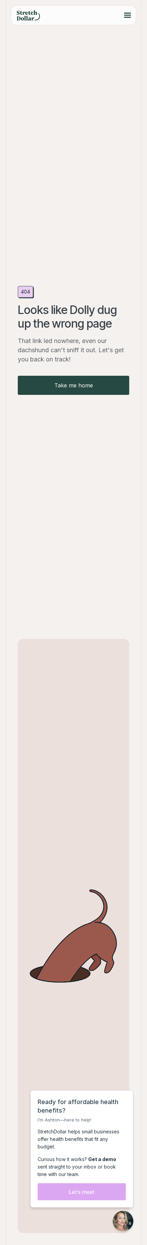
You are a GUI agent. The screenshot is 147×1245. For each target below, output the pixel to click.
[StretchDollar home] (28, 15)
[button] (127, 15)
